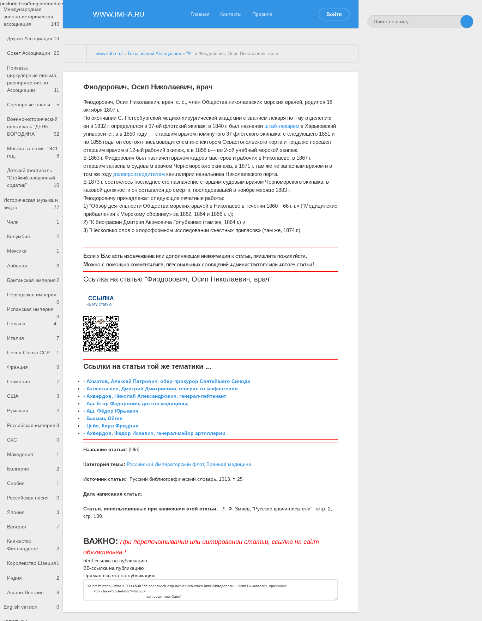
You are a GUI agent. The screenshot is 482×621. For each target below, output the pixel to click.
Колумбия (33, 236)
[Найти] (466, 21)
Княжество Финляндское (33, 544)
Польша (31, 323)
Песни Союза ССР (33, 352)
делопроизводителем (139, 174)
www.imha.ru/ (109, 53)
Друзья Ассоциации (33, 38)
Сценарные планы (33, 104)
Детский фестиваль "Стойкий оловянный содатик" (33, 177)
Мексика (33, 251)
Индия (33, 578)
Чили (33, 222)
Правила (262, 14)
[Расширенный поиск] (454, 21)
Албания (33, 265)
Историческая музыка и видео (31, 203)
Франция (33, 367)
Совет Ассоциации (33, 53)
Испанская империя (33, 311)
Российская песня (33, 498)
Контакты (230, 14)
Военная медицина (228, 464)
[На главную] (75, 54)
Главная (200, 14)
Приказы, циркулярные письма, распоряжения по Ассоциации (33, 79)
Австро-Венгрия (33, 592)
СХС (33, 440)
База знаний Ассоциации (154, 53)
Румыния (33, 410)
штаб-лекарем (281, 126)
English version (31, 607)
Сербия (33, 483)
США (33, 396)
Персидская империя (33, 297)
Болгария (33, 469)
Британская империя (33, 280)
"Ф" (189, 53)
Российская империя (33, 425)
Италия (33, 338)
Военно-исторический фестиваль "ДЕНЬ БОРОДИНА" (33, 126)
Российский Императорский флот (165, 464)
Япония (33, 512)
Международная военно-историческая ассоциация (31, 16)
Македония (33, 454)
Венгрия (33, 527)
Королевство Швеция (33, 563)
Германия (33, 381)
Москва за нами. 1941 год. (33, 152)
